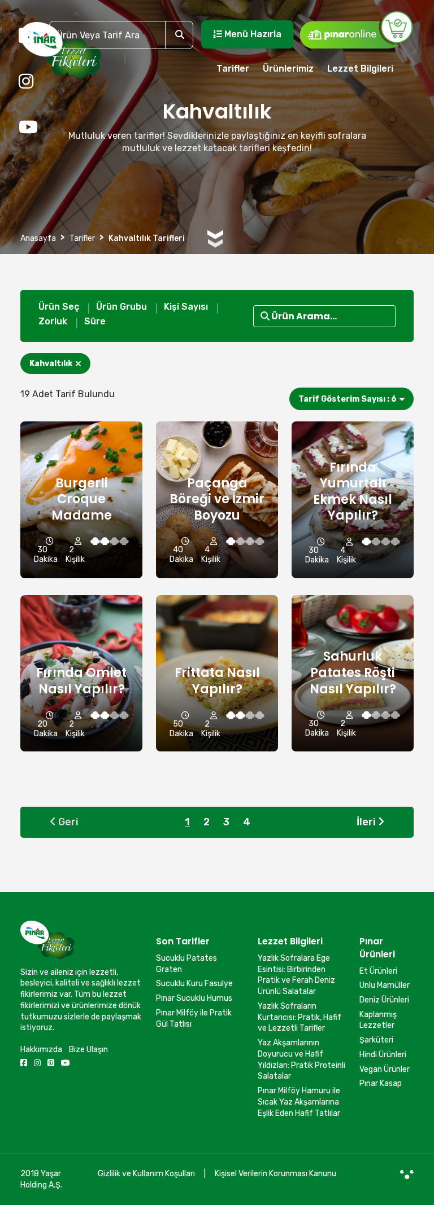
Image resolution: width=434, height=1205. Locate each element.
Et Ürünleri (378, 971)
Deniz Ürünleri (384, 1000)
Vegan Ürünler (384, 1069)
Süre (95, 321)
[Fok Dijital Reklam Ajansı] (407, 1174)
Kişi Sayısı (186, 306)
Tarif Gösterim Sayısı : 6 (347, 399)
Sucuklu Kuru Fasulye (194, 983)
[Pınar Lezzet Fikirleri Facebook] (26, 36)
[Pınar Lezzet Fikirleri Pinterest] (50, 1063)
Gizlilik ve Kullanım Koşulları (146, 1173)
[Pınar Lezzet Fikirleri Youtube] (28, 127)
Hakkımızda (41, 1049)
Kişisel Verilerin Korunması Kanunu (275, 1173)
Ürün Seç (58, 306)
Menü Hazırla (251, 34)
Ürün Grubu (121, 306)
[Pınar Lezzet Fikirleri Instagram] (26, 82)
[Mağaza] (356, 29)
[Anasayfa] (60, 55)
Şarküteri (376, 1040)
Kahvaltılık (50, 363)
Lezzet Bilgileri (360, 68)
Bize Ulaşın (88, 1049)
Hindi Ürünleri (382, 1054)
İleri (367, 822)
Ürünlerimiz (288, 68)
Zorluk (52, 321)
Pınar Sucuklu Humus (194, 998)
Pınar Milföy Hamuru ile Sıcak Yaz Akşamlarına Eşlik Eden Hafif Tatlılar (299, 1102)
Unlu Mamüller (384, 985)
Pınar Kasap (380, 1083)
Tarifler (232, 68)
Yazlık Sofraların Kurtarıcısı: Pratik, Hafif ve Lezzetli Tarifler (299, 1017)
